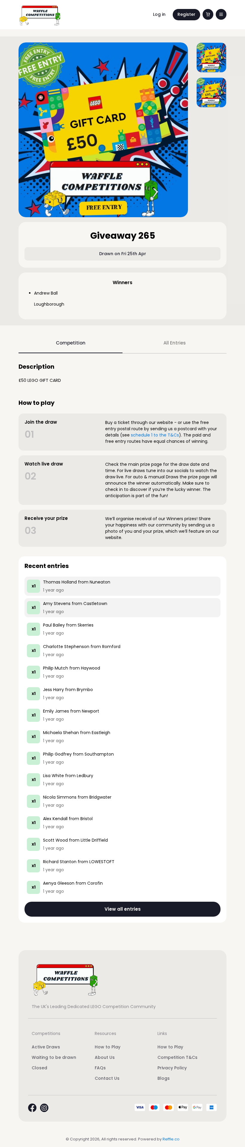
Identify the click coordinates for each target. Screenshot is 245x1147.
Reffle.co (171, 1139)
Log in (159, 14)
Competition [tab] (70, 343)
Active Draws (46, 1047)
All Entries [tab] (174, 343)
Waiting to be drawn (54, 1057)
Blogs (163, 1078)
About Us (105, 1057)
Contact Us (107, 1078)
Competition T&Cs (177, 1057)
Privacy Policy (172, 1068)
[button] (221, 14)
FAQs (100, 1068)
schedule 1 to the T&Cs (155, 435)
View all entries (123, 909)
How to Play (107, 1047)
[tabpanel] (122, 643)
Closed (39, 1068)
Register (186, 14)
